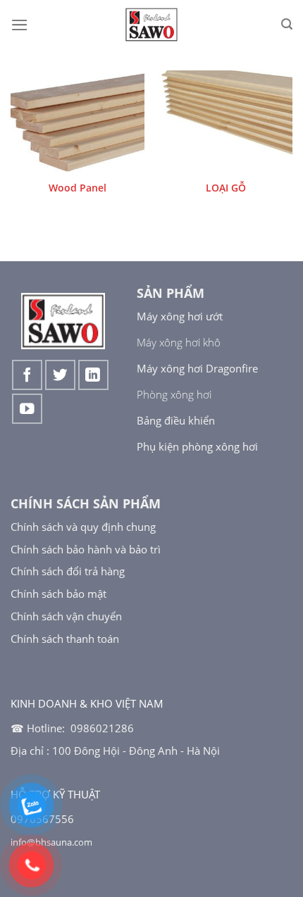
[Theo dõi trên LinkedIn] (93, 375)
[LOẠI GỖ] (225, 121)
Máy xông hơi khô (179, 342)
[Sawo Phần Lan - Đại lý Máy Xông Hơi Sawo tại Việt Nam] (151, 24)
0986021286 (102, 728)
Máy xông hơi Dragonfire (197, 368)
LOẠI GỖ (226, 187)
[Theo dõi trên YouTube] (27, 409)
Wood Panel (77, 187)
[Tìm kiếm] (286, 24)
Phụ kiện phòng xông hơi (197, 446)
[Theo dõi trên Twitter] (60, 375)
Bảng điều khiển (176, 420)
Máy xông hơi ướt (180, 316)
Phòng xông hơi (174, 394)
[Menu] (20, 25)
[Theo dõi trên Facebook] (27, 375)
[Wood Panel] (77, 121)
